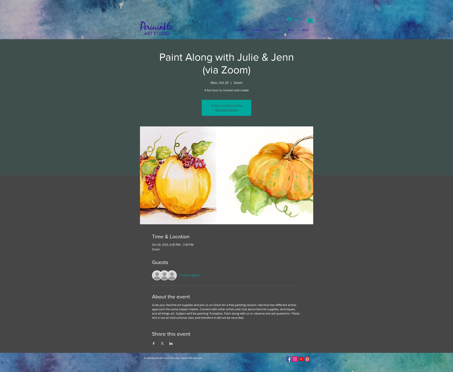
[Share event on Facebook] (153, 343)
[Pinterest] (307, 359)
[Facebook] (288, 359)
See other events (226, 110)
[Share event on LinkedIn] (171, 343)
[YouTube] (301, 359)
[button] (310, 19)
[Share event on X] (162, 343)
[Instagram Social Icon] (295, 359)
